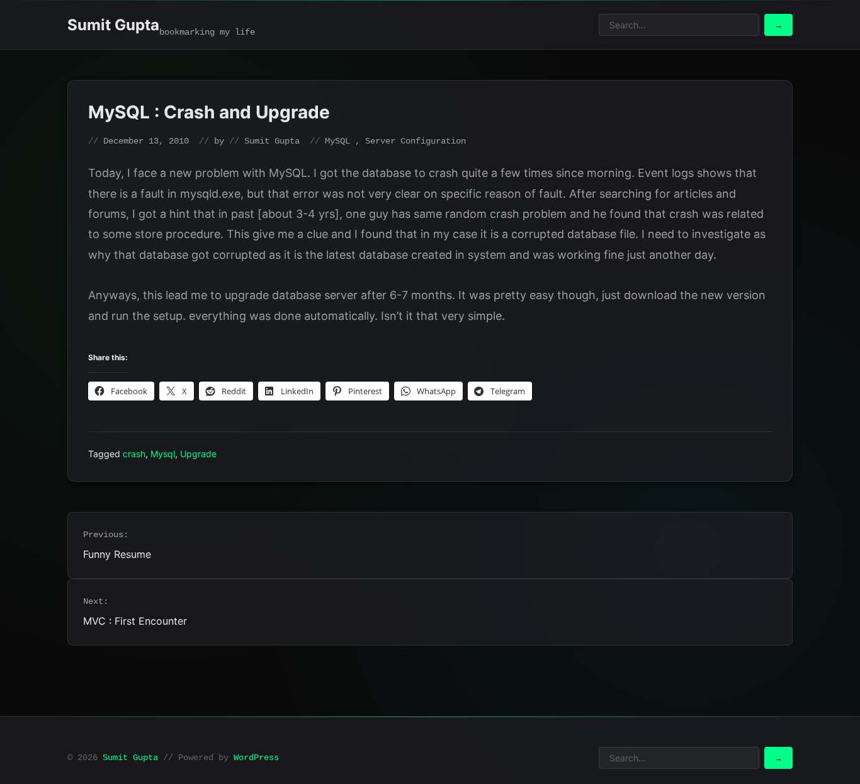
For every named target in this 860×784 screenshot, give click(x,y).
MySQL (337, 141)
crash (134, 453)
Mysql (162, 453)
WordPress (256, 758)
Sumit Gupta (113, 25)
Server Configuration (415, 141)
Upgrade (198, 453)
